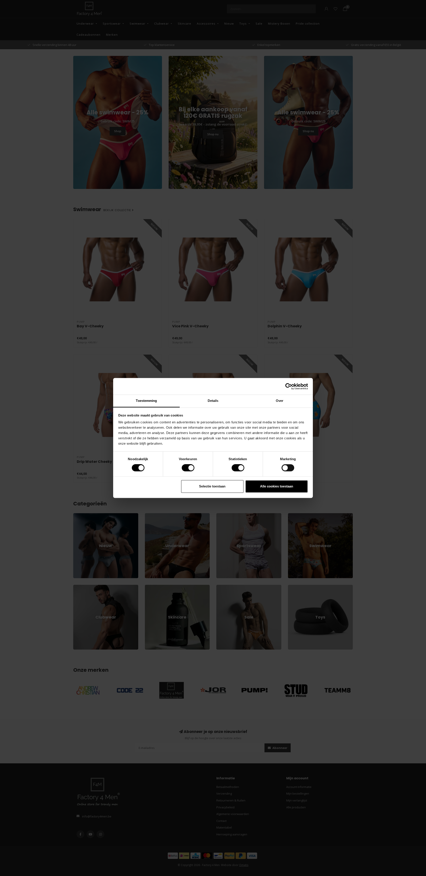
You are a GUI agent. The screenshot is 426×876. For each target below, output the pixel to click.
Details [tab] (213, 401)
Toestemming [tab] (146, 401)
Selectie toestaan (212, 486)
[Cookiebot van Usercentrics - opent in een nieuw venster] (288, 386)
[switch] (184, 467)
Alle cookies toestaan (276, 486)
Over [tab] (279, 401)
